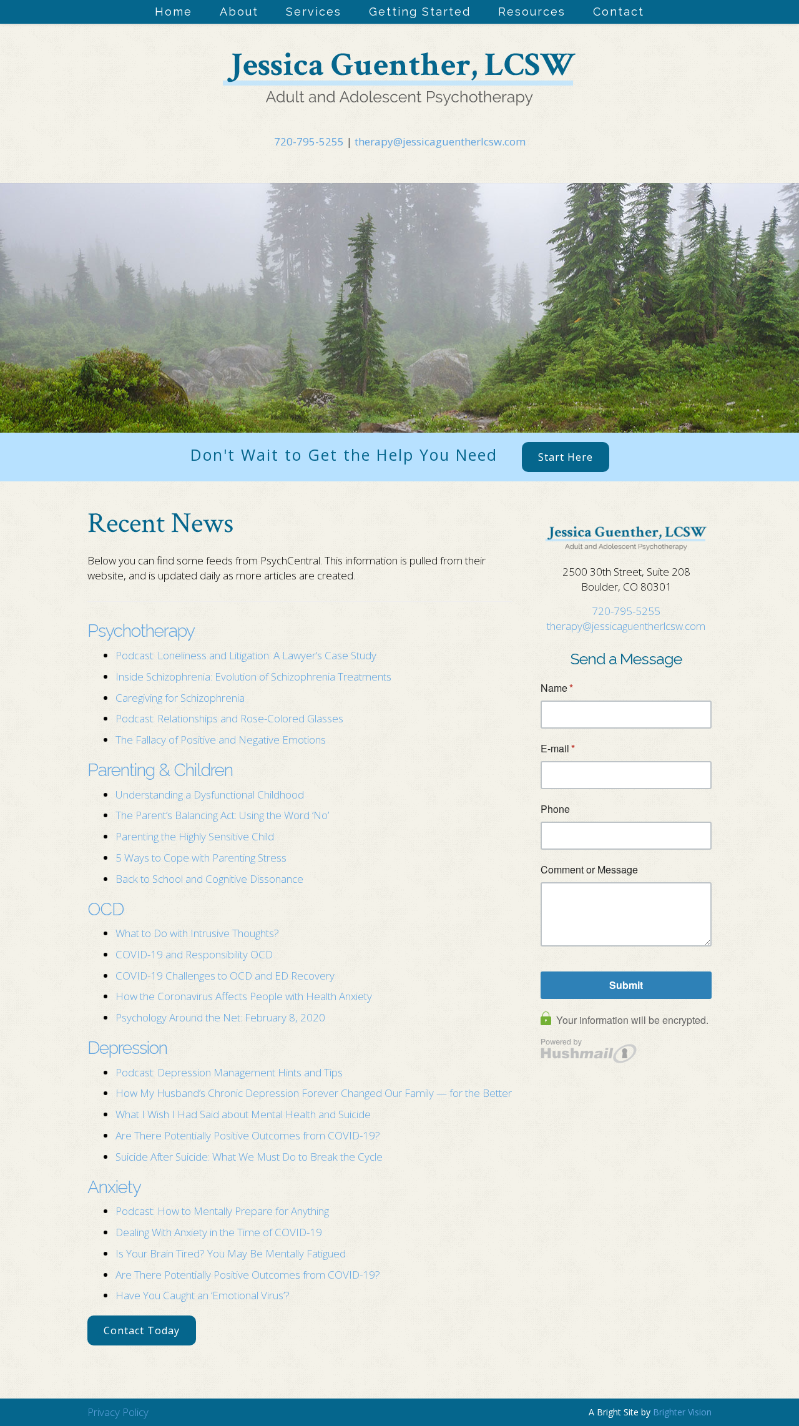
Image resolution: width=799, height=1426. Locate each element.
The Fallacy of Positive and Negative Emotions (221, 739)
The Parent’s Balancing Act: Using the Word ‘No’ (222, 815)
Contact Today (142, 1330)
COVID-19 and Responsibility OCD (194, 954)
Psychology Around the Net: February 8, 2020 (220, 1017)
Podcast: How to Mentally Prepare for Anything (222, 1211)
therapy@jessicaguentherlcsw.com (440, 141)
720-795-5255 (309, 141)
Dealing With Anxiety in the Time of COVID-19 (218, 1232)
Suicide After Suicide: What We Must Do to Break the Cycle (249, 1156)
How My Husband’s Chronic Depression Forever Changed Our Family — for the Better (313, 1093)
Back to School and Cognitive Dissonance (209, 879)
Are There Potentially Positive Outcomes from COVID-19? (247, 1135)
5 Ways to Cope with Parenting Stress (202, 857)
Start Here (565, 457)
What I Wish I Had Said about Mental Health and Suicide (243, 1114)
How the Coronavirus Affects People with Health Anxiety (243, 996)
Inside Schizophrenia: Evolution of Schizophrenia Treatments (253, 676)
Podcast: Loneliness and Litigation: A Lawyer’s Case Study (245, 655)
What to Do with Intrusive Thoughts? (197, 933)
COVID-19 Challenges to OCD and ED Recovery (225, 975)
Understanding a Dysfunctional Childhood (209, 794)
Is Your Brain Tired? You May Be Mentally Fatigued (230, 1253)
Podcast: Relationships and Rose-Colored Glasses (229, 718)
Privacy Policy (118, 1412)
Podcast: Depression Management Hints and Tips (229, 1072)
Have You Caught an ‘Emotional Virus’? (202, 1295)
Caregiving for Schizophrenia (180, 698)
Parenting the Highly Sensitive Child (194, 836)
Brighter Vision (682, 1412)
